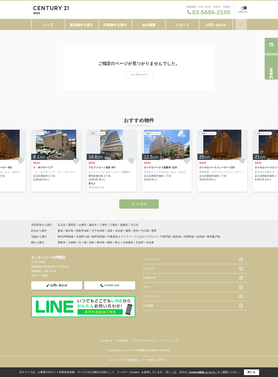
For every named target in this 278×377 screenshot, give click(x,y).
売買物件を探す (115, 25)
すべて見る (139, 204)
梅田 (128, 230)
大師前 (72, 242)
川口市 (134, 224)
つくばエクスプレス (146, 236)
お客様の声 (149, 277)
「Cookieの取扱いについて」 (202, 372)
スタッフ (182, 25)
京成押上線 (83, 236)
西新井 (62, 242)
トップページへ (139, 74)
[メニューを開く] (241, 24)
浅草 (110, 230)
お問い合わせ (216, 25)
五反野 (140, 242)
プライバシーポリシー (145, 340)
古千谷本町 (99, 230)
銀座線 (177, 236)
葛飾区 (124, 224)
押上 (117, 242)
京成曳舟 (128, 242)
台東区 (82, 224)
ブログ (147, 287)
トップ (48, 25)
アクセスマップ (152, 296)
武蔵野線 (189, 236)
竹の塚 (145, 230)
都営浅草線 (99, 236)
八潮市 (103, 224)
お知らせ (107, 340)
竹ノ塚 (82, 242)
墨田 (154, 230)
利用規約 (123, 340)
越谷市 (93, 224)
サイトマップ (170, 340)
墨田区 (72, 224)
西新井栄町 (83, 230)
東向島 (69, 230)
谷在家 (119, 230)
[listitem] (56, 161)
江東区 (114, 224)
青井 (136, 230)
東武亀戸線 (213, 236)
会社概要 (149, 25)
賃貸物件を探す (82, 25)
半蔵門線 (165, 236)
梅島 (109, 242)
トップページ (151, 259)
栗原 (61, 230)
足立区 (62, 224)
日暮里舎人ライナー (119, 236)
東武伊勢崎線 (66, 236)
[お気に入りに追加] (21, 161)
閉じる (251, 372)
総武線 (200, 236)
